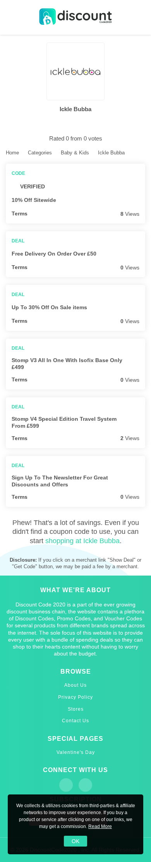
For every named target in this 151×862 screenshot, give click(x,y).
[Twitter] (85, 785)
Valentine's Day (76, 752)
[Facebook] (66, 785)
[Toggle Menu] (11, 17)
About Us (75, 685)
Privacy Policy (75, 697)
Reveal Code (140, 200)
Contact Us (75, 720)
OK (75, 841)
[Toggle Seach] (139, 17)
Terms (19, 213)
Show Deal (140, 253)
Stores (76, 709)
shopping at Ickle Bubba (82, 541)
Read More (100, 826)
